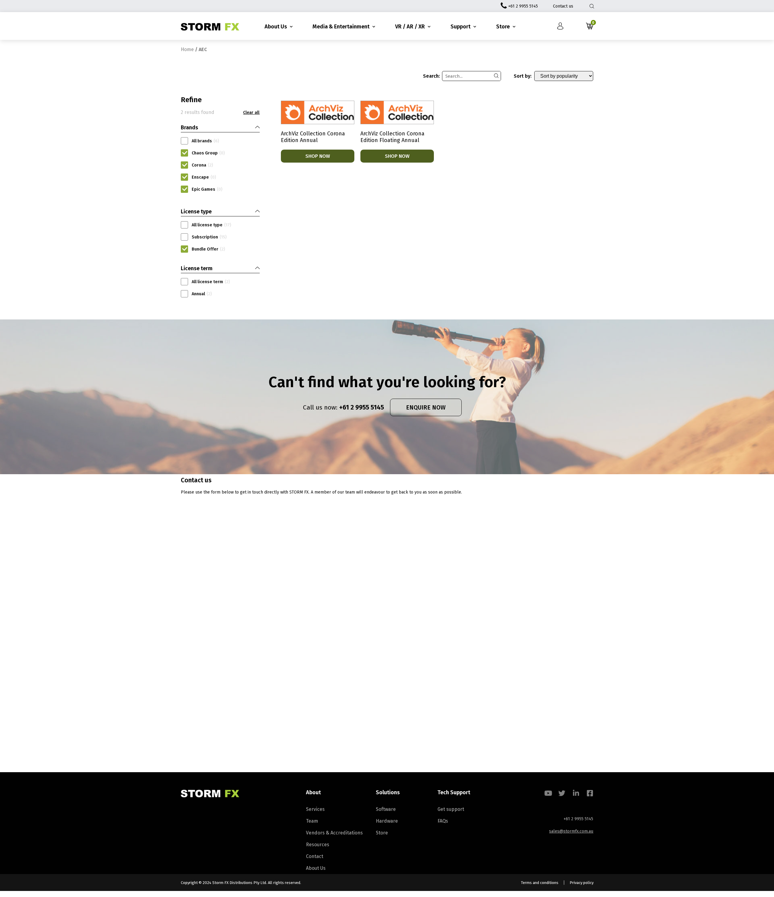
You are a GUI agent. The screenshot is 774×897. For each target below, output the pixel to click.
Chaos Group (208, 153)
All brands (205, 141)
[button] (251, 113)
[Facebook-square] (589, 793)
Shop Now (317, 156)
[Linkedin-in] (575, 793)
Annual (202, 293)
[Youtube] (548, 793)
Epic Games (207, 189)
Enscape (204, 177)
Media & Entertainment (341, 27)
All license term (211, 281)
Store (503, 27)
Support (460, 27)
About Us (276, 27)
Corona (202, 165)
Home (187, 49)
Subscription (209, 237)
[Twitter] (561, 793)
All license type (211, 225)
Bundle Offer (208, 249)
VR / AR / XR (410, 27)
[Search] (496, 76)
